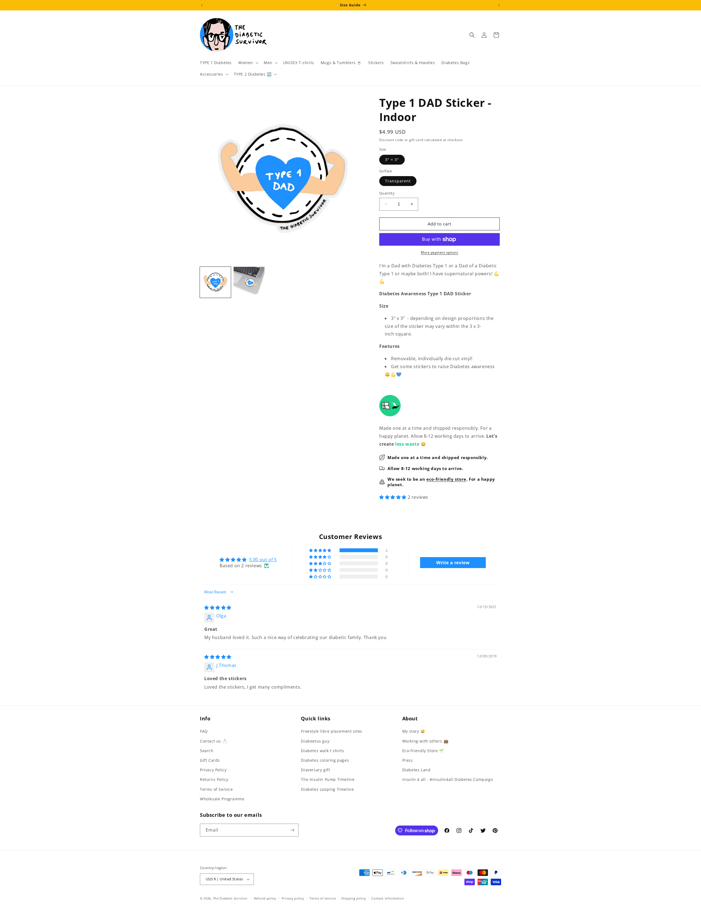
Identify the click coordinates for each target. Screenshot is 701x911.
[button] (247, 62)
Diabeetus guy (315, 741)
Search (207, 750)
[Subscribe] (292, 830)
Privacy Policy (213, 769)
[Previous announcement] (202, 5)
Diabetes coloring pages (325, 760)
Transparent (398, 181)
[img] (217, 608)
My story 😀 (413, 731)
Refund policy (265, 898)
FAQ (204, 731)
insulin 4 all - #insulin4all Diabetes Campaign (447, 779)
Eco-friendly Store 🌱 (423, 750)
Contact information (387, 898)
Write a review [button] (453, 563)
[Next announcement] (499, 5)
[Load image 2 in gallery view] (249, 282)
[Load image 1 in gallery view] (215, 282)
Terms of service (322, 898)
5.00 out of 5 (263, 560)
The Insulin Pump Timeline (327, 779)
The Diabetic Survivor (230, 898)
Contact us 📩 (213, 741)
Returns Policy (214, 779)
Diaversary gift (315, 769)
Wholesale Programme (222, 798)
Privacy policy (293, 898)
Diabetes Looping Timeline (327, 789)
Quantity (387, 193)
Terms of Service (216, 789)
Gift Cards (210, 760)
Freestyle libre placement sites (331, 731)
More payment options (439, 252)
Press (407, 760)
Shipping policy (353, 898)
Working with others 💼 (425, 741)
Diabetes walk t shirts (322, 750)
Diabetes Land (416, 769)
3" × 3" (392, 159)
